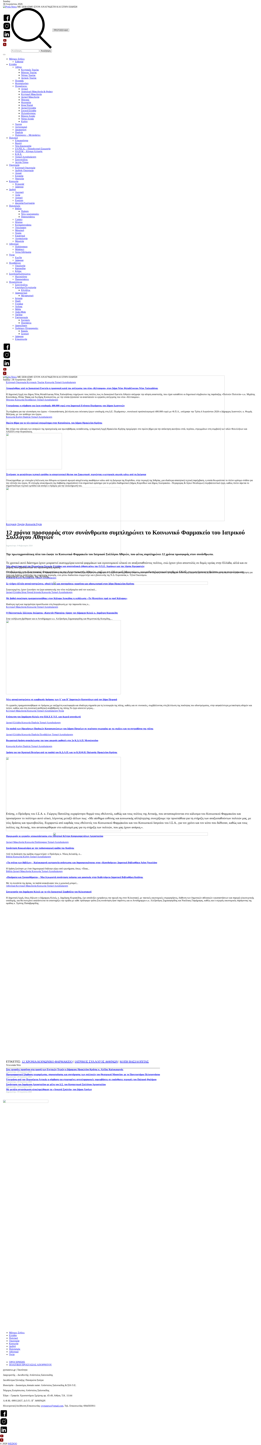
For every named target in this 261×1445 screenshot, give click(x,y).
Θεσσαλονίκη (21, 83)
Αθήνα (18, 67)
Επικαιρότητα (21, 140)
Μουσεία (19, 241)
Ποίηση (25, 211)
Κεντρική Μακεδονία (31, 94)
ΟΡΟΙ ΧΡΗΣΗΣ (17, 1362)
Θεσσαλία (26, 102)
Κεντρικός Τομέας (30, 69)
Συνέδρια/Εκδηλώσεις (20, 274)
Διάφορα (19, 186)
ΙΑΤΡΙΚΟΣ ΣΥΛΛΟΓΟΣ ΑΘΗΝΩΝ (96, 1061)
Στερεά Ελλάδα (28, 110)
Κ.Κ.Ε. (18, 154)
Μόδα (18, 309)
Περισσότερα (15, 282)
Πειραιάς (19, 80)
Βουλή (18, 143)
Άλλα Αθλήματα (23, 252)
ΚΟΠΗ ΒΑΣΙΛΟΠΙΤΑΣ (134, 1061)
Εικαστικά (20, 235)
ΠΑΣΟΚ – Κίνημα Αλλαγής (28, 151)
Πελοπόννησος (28, 113)
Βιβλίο (18, 208)
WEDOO (12, 1443)
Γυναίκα (19, 303)
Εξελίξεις (25, 290)
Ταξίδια (18, 314)
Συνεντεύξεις (21, 159)
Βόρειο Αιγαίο (28, 116)
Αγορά (18, 173)
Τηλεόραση (20, 227)
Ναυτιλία (19, 178)
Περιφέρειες (21, 86)
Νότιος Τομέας (28, 75)
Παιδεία (19, 132)
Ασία (17, 195)
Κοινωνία (13, 181)
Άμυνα (18, 124)
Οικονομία (14, 165)
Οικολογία (20, 265)
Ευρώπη (19, 200)
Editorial (19, 61)
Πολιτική (13, 137)
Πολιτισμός (14, 206)
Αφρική (19, 197)
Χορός (18, 233)
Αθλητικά (13, 244)
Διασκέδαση (21, 325)
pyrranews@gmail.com (52, 1405)
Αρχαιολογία (21, 238)
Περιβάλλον (15, 263)
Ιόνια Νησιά (27, 105)
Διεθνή (12, 189)
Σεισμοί (25, 333)
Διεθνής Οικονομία (24, 170)
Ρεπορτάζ (19, 184)
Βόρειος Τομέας (29, 72)
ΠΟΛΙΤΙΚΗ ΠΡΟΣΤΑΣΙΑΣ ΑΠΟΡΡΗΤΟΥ (30, 1364)
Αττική (24, 89)
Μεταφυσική (27, 295)
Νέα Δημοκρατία (23, 146)
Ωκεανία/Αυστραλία (25, 203)
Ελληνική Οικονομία (25, 167)
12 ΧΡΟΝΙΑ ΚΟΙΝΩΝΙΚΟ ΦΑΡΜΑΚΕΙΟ (47, 1061)
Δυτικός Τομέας (28, 78)
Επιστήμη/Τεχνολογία (25, 287)
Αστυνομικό (21, 127)
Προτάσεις (26, 322)
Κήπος (18, 271)
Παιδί (18, 301)
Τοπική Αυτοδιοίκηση (25, 157)
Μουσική (19, 230)
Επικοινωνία (21, 339)
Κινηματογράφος (23, 225)
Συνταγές (25, 320)
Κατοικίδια (20, 268)
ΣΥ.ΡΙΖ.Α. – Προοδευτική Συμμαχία (32, 148)
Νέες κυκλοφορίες (30, 214)
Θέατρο (19, 222)
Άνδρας (18, 306)
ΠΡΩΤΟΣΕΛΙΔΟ (61, 30)
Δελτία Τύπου (21, 162)
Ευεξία (18, 257)
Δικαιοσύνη (20, 129)
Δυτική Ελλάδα (28, 108)
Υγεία (11, 254)
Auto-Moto (20, 312)
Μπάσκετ (19, 249)
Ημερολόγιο (21, 276)
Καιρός (24, 331)
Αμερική (19, 192)
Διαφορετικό (21, 293)
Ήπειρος (25, 99)
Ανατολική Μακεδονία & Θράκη (37, 91)
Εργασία (19, 176)
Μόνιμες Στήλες (17, 59)
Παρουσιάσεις (28, 216)
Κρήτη (24, 121)
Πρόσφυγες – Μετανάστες (27, 135)
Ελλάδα (13, 64)
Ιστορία (18, 298)
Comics (18, 219)
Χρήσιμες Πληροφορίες (26, 328)
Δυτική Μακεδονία (30, 97)
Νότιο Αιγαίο (27, 118)
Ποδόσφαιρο (21, 246)
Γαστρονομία (21, 317)
